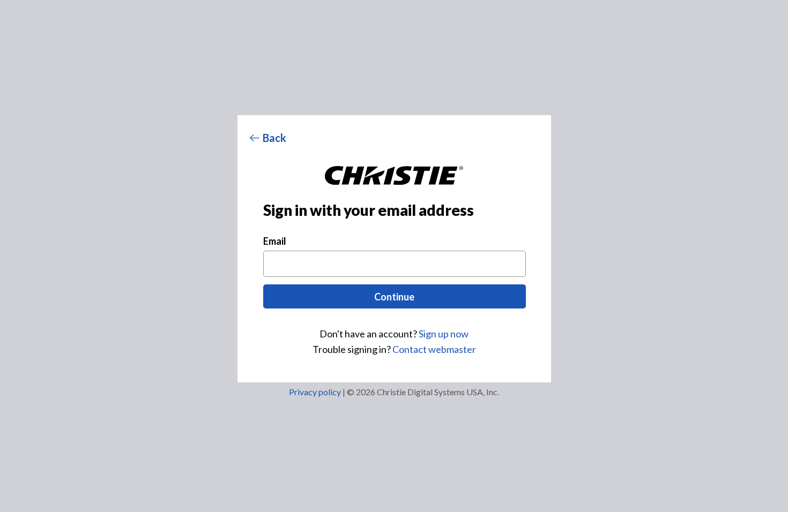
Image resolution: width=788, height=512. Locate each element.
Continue (394, 297)
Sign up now (444, 334)
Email (274, 241)
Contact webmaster (434, 349)
